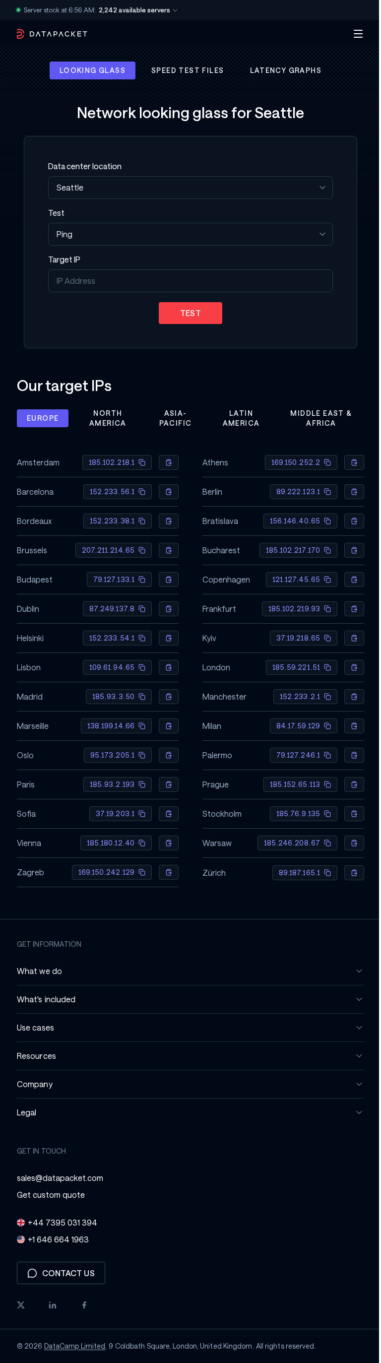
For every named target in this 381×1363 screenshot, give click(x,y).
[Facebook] (81, 1305)
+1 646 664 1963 (54, 1239)
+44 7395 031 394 (59, 1222)
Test (53, 212)
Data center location (81, 166)
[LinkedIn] (49, 1305)
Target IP (61, 259)
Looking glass (89, 70)
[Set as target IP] (165, 462)
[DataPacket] (48, 34)
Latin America (237, 418)
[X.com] (17, 1305)
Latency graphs (282, 70)
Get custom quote (47, 1194)
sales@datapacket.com (56, 1177)
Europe (39, 418)
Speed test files (184, 70)
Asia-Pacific (171, 418)
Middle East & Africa (317, 418)
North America (104, 418)
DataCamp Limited (71, 1346)
